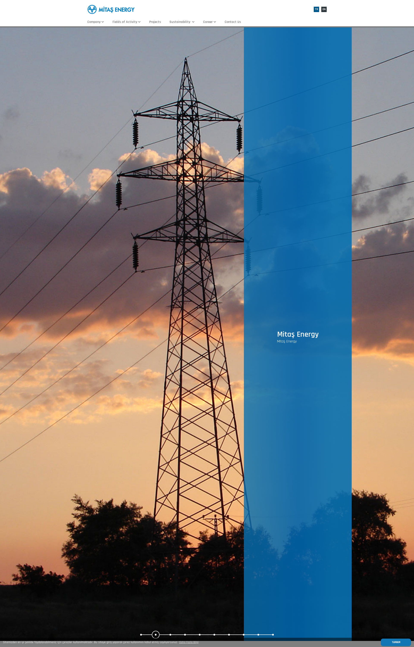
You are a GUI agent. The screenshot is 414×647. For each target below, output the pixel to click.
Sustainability (180, 22)
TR (316, 9)
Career (208, 22)
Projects (155, 22)
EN (324, 9)
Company (93, 22)
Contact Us (233, 22)
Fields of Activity (125, 22)
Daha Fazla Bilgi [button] (189, 642)
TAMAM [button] (396, 642)
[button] (141, 635)
